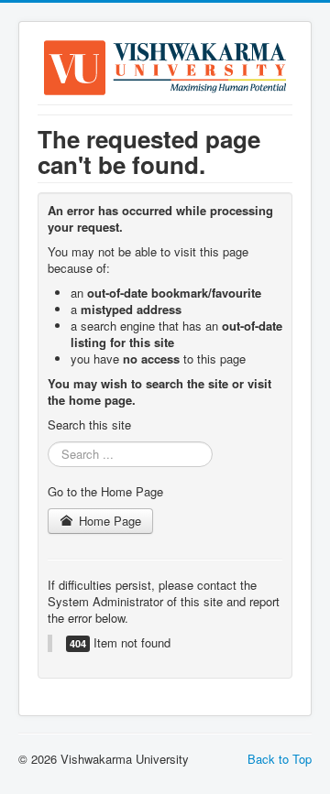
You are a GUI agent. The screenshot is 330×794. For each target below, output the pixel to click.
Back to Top (280, 758)
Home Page (108, 520)
